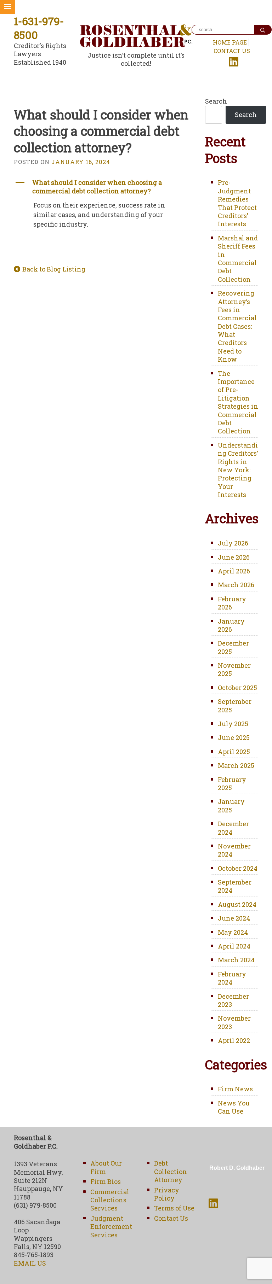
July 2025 (233, 723)
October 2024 (237, 868)
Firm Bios (105, 1181)
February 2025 (232, 783)
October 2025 (237, 687)
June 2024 (234, 918)
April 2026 (234, 571)
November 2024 (234, 850)
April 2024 (234, 946)
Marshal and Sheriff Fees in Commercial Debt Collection (238, 259)
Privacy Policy (166, 1194)
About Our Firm (106, 1167)
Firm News (235, 1089)
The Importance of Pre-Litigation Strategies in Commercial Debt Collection (238, 402)
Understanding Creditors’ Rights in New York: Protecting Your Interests (238, 470)
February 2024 (232, 978)
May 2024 (233, 932)
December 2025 (233, 647)
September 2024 (234, 886)
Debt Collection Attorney (170, 1171)
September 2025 (234, 705)
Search (216, 101)
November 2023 (234, 1022)
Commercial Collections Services (109, 1200)
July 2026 (233, 543)
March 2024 (236, 960)
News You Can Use (234, 1107)
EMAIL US (30, 1263)
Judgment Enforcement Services (111, 1226)
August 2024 (237, 904)
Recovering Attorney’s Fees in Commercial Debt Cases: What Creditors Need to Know (237, 326)
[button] (104, 187)
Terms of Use (174, 1208)
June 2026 (234, 557)
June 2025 (234, 737)
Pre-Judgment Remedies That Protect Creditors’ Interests (237, 203)
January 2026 (231, 625)
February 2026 (232, 603)
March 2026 (236, 584)
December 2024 (233, 827)
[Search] (263, 30)
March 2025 (236, 765)
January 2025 (231, 805)
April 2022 (234, 1040)
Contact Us (232, 50)
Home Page (230, 42)
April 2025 (234, 751)
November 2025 (234, 669)
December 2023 (233, 1000)
